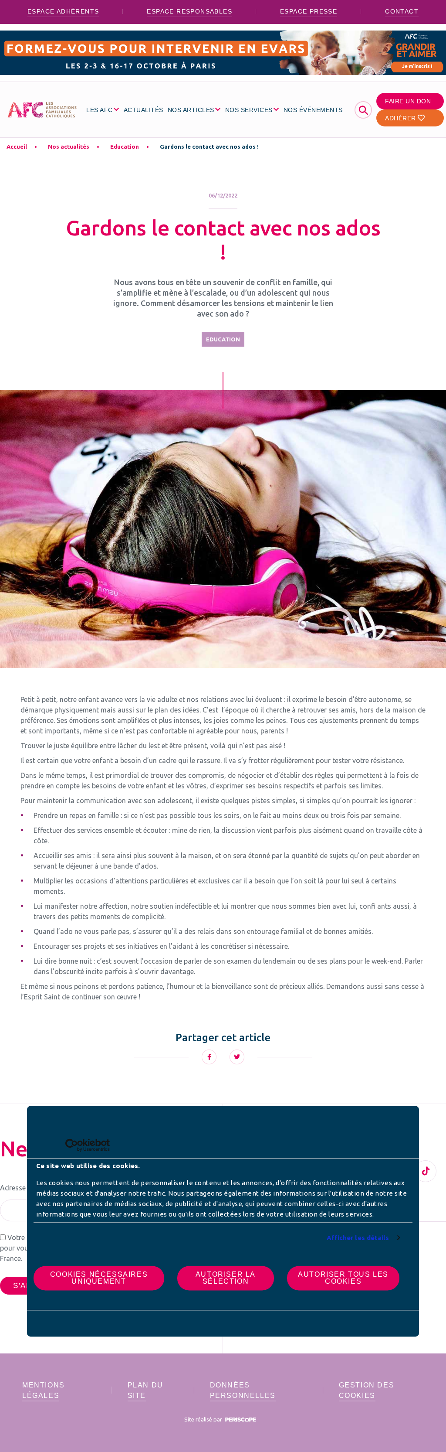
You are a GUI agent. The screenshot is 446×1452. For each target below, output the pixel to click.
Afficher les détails (358, 1237)
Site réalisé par (203, 1419)
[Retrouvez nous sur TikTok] (425, 1171)
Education (124, 146)
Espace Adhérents (63, 11)
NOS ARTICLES (191, 109)
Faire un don (408, 101)
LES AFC (99, 109)
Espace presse (308, 11)
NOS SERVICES (249, 109)
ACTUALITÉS (143, 109)
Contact (402, 11)
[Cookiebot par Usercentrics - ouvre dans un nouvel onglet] (72, 1145)
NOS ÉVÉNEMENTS (313, 109)
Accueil (17, 146)
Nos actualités (68, 146)
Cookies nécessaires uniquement (99, 1278)
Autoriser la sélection (226, 1278)
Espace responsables (189, 11)
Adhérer (401, 118)
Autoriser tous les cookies (343, 1278)
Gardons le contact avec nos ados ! (209, 146)
